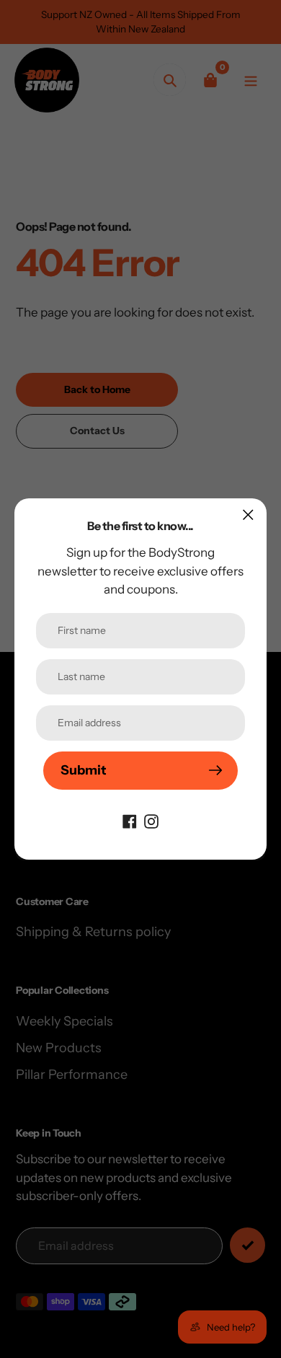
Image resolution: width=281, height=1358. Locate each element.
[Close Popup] (248, 515)
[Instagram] (151, 821)
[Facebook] (129, 821)
